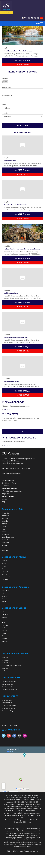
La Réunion (6, 663)
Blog (3, 502)
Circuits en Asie (7, 700)
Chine (4, 526)
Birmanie (5, 545)
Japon (4, 532)
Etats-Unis (5, 591)
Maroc (4, 563)
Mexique (5, 596)
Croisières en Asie (8, 684)
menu (38, 23)
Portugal (5, 625)
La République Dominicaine (11, 665)
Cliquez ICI (7, 410)
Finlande (5, 641)
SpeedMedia (30, 820)
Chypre (4, 633)
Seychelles (5, 657)
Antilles (4, 671)
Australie (5, 521)
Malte (4, 628)
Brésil (4, 601)
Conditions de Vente (9, 483)
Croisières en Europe (9, 681)
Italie (3, 612)
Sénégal (5, 574)
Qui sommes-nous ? (9, 480)
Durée (4, 104)
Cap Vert (5, 579)
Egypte (4, 566)
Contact (4, 499)
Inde (3, 529)
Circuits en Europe (8, 703)
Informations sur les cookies (12, 491)
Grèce (4, 622)
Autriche (5, 620)
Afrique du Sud (7, 577)
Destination (6, 80)
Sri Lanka (5, 518)
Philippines (5, 542)
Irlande (4, 639)
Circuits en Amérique (9, 705)
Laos (3, 548)
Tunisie (4, 561)
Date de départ (7, 87)
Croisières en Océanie (9, 689)
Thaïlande (5, 513)
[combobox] (22, 82)
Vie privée (5, 494)
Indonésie (5, 516)
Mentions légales (8, 496)
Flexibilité (5, 113)
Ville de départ (7, 96)
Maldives (5, 668)
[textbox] (19, 82)
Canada (4, 599)
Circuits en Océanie (8, 708)
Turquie (4, 630)
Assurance (5, 486)
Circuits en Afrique (8, 711)
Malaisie (5, 550)
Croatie (4, 617)
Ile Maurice (5, 660)
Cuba (3, 593)
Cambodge (5, 540)
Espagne (5, 614)
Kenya (4, 569)
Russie (4, 636)
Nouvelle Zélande (8, 537)
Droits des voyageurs (9, 488)
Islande (4, 644)
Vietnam (5, 524)
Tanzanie (5, 571)
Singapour (5, 534)
